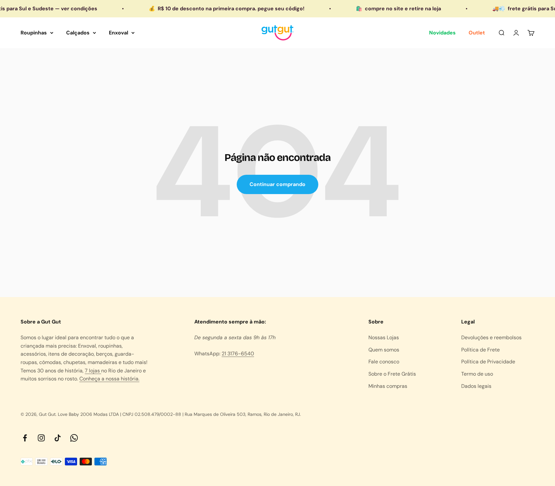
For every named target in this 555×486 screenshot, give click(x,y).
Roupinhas (34, 32)
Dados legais (476, 386)
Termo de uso (477, 373)
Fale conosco (383, 361)
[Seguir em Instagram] (41, 438)
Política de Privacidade (488, 361)
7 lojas (93, 370)
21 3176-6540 (238, 353)
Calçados (78, 32)
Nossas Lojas (383, 337)
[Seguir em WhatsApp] (74, 438)
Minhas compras (387, 386)
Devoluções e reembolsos (491, 337)
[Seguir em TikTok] (57, 438)
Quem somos (383, 349)
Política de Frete (480, 349)
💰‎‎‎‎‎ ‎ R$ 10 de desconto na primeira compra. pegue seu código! (216, 8)
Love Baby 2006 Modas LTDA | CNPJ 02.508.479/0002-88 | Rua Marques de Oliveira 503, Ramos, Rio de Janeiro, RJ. (179, 414)
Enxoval (118, 32)
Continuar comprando (277, 184)
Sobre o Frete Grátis (392, 373)
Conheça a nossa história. (109, 378)
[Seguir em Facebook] (25, 438)
